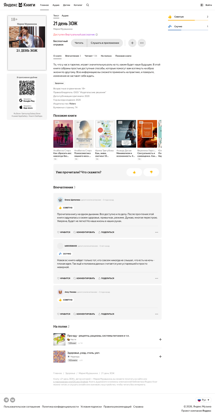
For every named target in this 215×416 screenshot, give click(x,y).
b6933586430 (71, 246)
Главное (44, 5)
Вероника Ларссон (147, 150)
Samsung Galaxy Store (31, 113)
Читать (79, 42)
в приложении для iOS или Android (70, 381)
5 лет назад (105, 246)
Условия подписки (91, 406)
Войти (209, 5)
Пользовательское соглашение (22, 406)
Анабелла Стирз (62, 150)
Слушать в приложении (105, 42)
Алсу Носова (70, 292)
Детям (66, 5)
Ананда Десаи (123, 150)
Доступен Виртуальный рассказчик (74, 34)
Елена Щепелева (72, 200)
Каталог (78, 5)
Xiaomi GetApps (35, 116)
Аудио (56, 5)
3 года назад (108, 200)
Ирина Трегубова (104, 150)
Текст (56, 15)
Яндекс (206, 410)
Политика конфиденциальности (60, 406)
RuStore (17, 113)
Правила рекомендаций (117, 406)
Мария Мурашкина (62, 29)
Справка (138, 406)
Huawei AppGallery (20, 116)
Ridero (72, 103)
